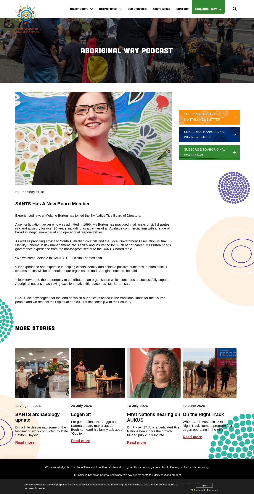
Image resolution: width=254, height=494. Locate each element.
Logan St (81, 414)
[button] (235, 9)
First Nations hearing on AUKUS (153, 417)
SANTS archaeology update (37, 417)
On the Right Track (203, 414)
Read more (24, 442)
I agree (204, 485)
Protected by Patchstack (206, 490)
